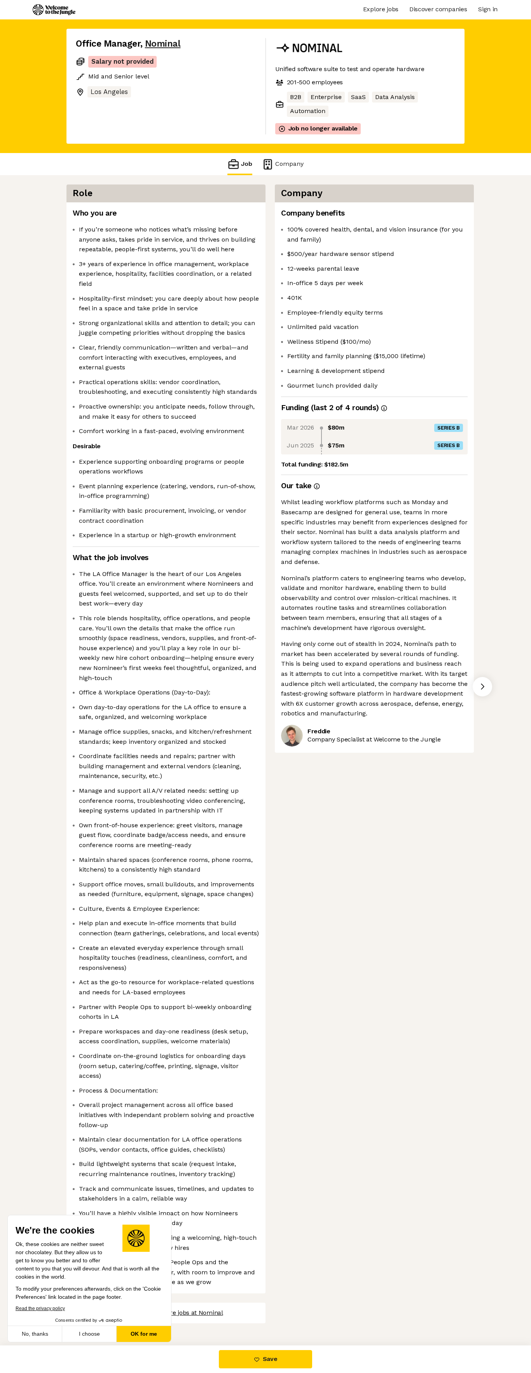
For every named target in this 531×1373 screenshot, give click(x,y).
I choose (89, 1334)
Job (246, 163)
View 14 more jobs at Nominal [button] (180, 1312)
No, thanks (35, 1334)
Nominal (163, 43)
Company (289, 163)
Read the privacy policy (40, 1308)
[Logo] (54, 9)
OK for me (144, 1334)
